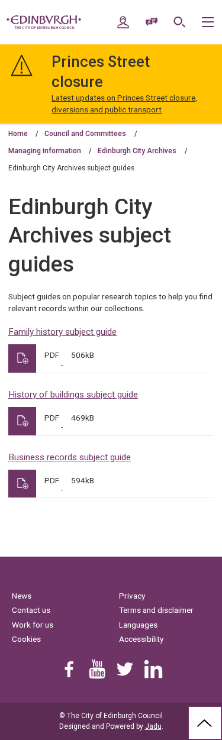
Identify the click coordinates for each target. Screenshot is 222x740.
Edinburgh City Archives (137, 151)
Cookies (26, 639)
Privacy (132, 595)
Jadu (153, 726)
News (21, 595)
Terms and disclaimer (156, 610)
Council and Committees (85, 134)
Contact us (31, 610)
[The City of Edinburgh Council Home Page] (44, 22)
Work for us (32, 624)
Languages (138, 624)
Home (18, 134)
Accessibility (141, 639)
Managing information (44, 151)
